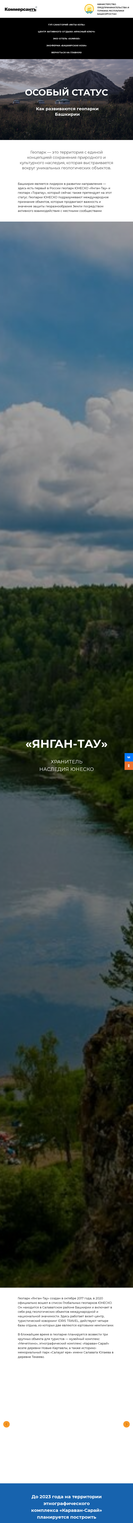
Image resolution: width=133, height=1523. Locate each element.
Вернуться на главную (66, 52)
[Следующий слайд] (126, 1424)
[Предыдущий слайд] (6, 1424)
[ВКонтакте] (129, 757)
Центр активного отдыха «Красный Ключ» (66, 31)
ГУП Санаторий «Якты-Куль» (66, 24)
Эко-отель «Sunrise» (66, 38)
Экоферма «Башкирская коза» (66, 45)
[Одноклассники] (129, 766)
